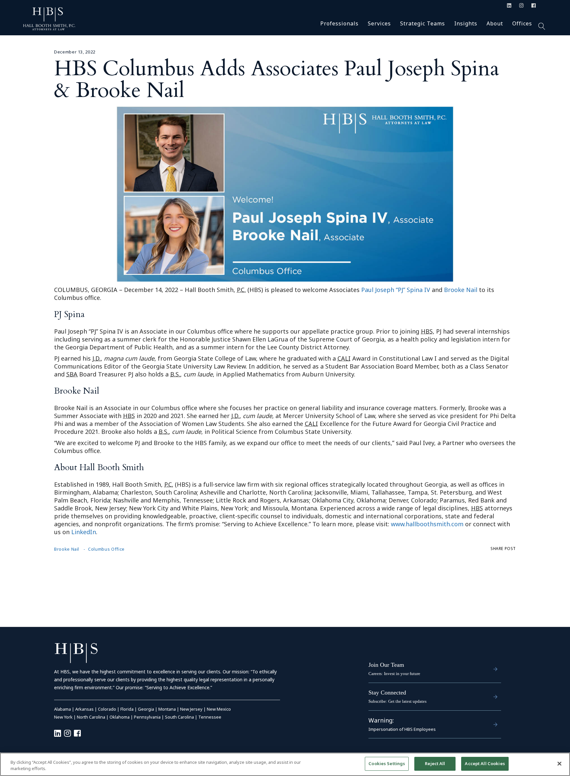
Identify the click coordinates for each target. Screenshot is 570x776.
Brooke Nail (460, 290)
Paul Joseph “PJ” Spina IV (395, 290)
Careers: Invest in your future (394, 673)
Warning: (381, 720)
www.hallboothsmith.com (427, 524)
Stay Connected (387, 692)
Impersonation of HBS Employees (402, 729)
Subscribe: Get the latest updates (397, 701)
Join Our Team (386, 665)
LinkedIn (83, 532)
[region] (285, 764)
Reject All (435, 763)
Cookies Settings (386, 763)
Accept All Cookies (485, 763)
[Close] (559, 763)
